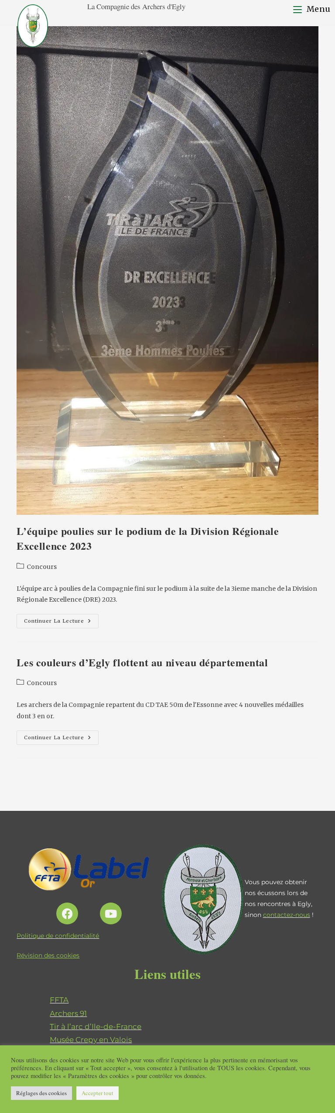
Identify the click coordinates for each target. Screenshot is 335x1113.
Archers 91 (68, 1013)
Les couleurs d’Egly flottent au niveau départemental (142, 662)
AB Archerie (72, 1052)
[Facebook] (67, 913)
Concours (42, 567)
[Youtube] (111, 913)
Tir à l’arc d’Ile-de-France (95, 1026)
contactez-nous (286, 915)
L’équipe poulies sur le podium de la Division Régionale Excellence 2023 (148, 538)
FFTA (59, 1000)
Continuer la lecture (61, 619)
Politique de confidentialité (58, 936)
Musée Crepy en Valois (91, 1039)
